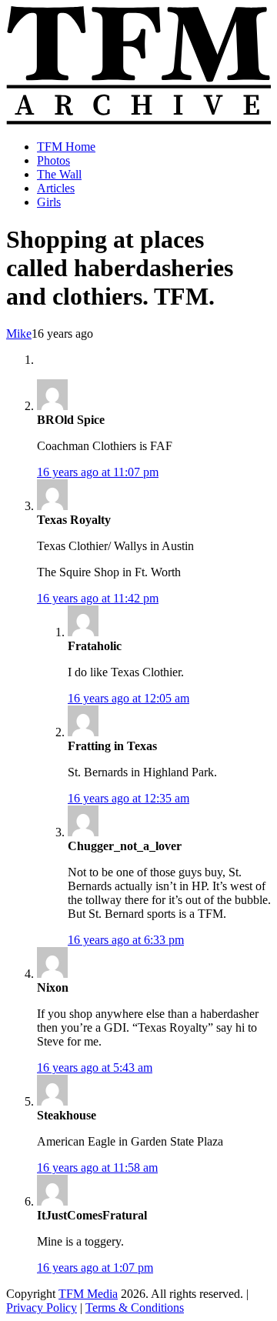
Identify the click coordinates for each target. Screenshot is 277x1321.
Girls (49, 201)
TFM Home (66, 146)
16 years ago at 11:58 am (97, 1167)
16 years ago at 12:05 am (128, 698)
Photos (53, 160)
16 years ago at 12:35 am (128, 798)
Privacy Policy (41, 1307)
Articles (56, 188)
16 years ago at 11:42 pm (98, 598)
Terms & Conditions (134, 1307)
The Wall (59, 174)
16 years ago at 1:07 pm (95, 1267)
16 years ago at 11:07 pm (98, 472)
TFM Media (88, 1293)
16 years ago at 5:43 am (94, 1067)
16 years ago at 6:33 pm (126, 939)
